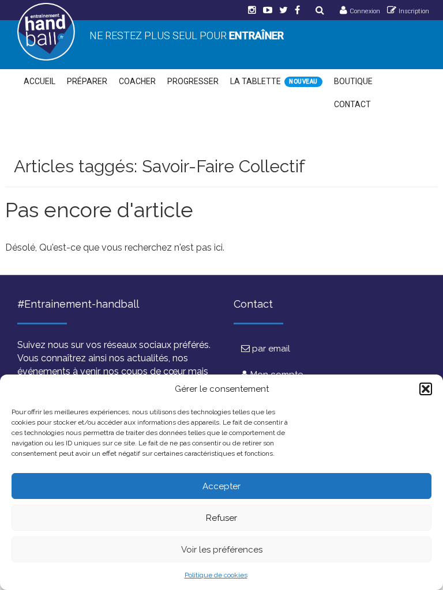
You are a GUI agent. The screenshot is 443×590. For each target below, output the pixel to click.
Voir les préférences (221, 549)
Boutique (353, 81)
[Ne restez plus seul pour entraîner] (46, 31)
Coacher (137, 81)
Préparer (87, 81)
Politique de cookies (216, 575)
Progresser (193, 81)
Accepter (221, 486)
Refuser (221, 518)
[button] (425, 389)
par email (270, 348)
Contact (352, 104)
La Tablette (255, 81)
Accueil (39, 81)
